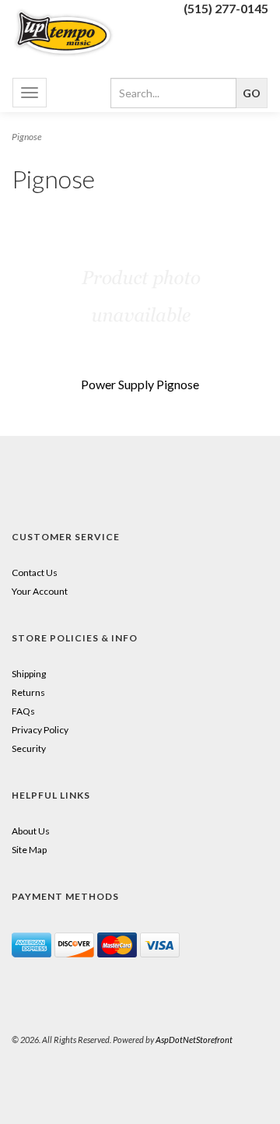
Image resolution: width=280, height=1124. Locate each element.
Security (29, 748)
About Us (31, 831)
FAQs (23, 711)
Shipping (29, 674)
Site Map (29, 849)
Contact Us (35, 572)
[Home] (70, 32)
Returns (28, 692)
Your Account (40, 591)
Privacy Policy (40, 730)
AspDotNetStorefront (194, 1039)
